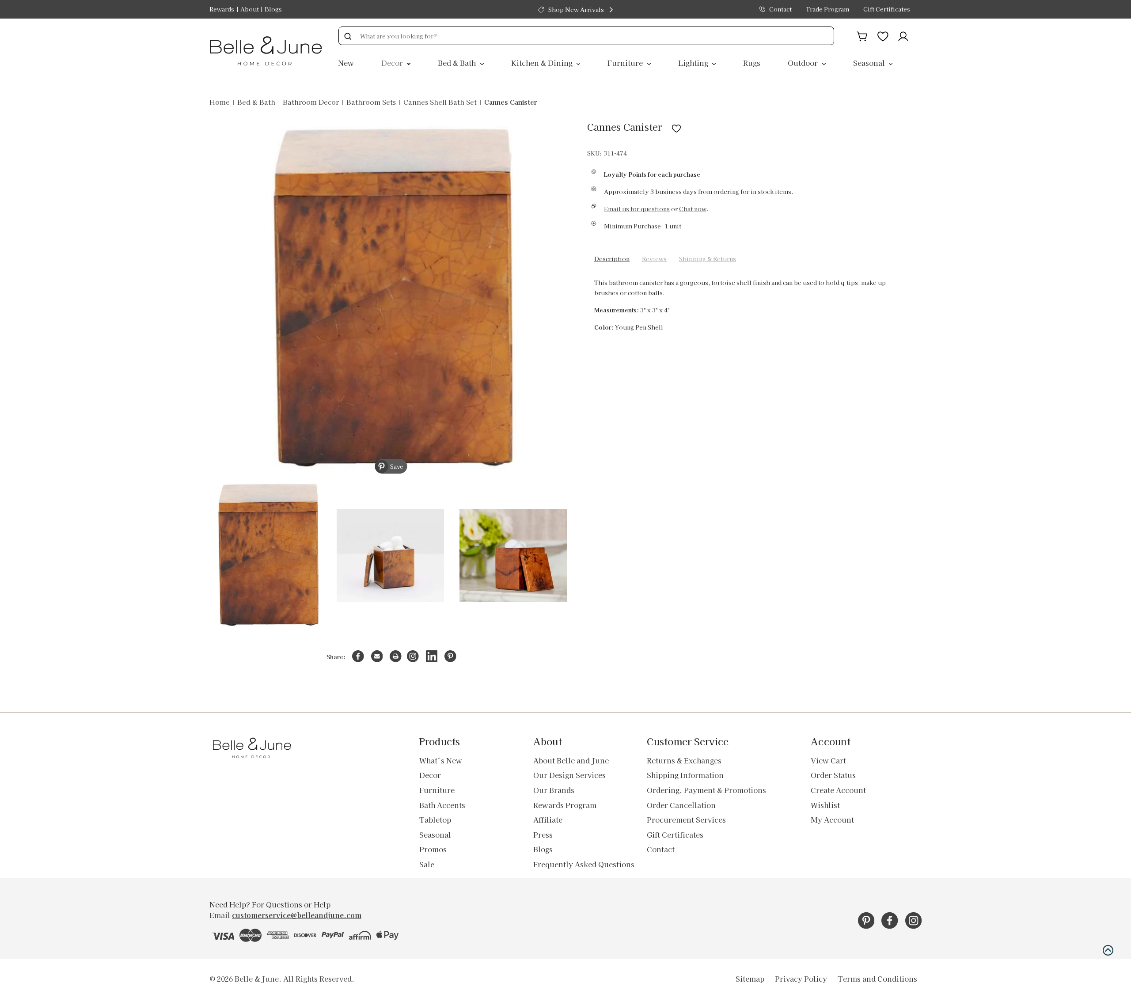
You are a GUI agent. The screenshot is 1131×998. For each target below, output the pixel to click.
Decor (393, 62)
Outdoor (804, 62)
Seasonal (870, 62)
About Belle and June (571, 760)
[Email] (377, 656)
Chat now (692, 209)
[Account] (903, 35)
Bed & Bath (458, 62)
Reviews (654, 258)
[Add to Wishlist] (676, 126)
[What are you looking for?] (348, 36)
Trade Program (827, 9)
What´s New (440, 760)
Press (543, 834)
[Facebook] (358, 656)
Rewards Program (564, 805)
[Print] (396, 656)
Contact (780, 9)
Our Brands (553, 790)
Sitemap (750, 978)
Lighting (694, 62)
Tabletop (435, 819)
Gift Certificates (886, 9)
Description (612, 258)
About (249, 9)
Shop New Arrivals (576, 9)
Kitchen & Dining (542, 62)
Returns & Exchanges (684, 760)
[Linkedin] (432, 656)
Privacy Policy (801, 978)
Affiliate (547, 819)
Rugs (751, 62)
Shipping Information (685, 775)
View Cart (828, 760)
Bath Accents (442, 805)
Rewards (221, 9)
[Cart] (862, 35)
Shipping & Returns (707, 258)
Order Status (833, 775)
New (346, 62)
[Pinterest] (450, 656)
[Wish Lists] (883, 35)
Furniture (626, 62)
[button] (1108, 950)
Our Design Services (569, 775)
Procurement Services (686, 819)
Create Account (838, 790)
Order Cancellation (681, 805)
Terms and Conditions (877, 978)
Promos (433, 849)
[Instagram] (413, 656)
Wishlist (825, 805)
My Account (832, 819)
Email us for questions (637, 209)
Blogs (273, 9)
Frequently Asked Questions (583, 864)
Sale (426, 864)
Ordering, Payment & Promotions (706, 790)
